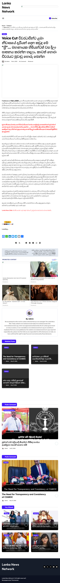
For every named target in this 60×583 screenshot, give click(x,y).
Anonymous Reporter (9, 410)
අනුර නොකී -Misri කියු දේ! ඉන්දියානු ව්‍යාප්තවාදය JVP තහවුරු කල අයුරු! (12, 548)
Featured (36, 513)
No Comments (22, 61)
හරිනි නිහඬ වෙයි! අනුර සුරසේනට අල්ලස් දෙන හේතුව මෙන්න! (10, 526)
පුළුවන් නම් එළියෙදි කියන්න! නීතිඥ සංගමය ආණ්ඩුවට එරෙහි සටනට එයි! (21, 443)
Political (4, 34)
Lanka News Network (8, 7)
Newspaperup (6, 580)
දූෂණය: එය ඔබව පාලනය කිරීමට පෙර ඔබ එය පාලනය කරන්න (41, 526)
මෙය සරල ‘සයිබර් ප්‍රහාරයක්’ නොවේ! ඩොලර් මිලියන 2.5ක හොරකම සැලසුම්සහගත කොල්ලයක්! (13, 383)
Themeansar (15, 580)
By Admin (7, 61)
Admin (31, 319)
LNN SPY (7, 513)
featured (31, 61)
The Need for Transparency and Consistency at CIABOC (14, 357)
